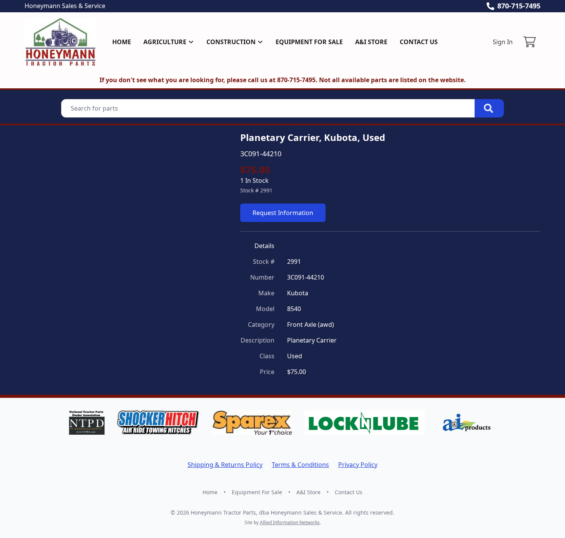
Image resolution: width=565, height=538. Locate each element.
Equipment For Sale (309, 42)
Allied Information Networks (290, 522)
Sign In (503, 42)
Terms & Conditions (300, 464)
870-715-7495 (518, 5)
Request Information (283, 213)
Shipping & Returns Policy (225, 464)
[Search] (489, 108)
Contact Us (419, 42)
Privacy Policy (357, 464)
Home (121, 42)
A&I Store (371, 42)
